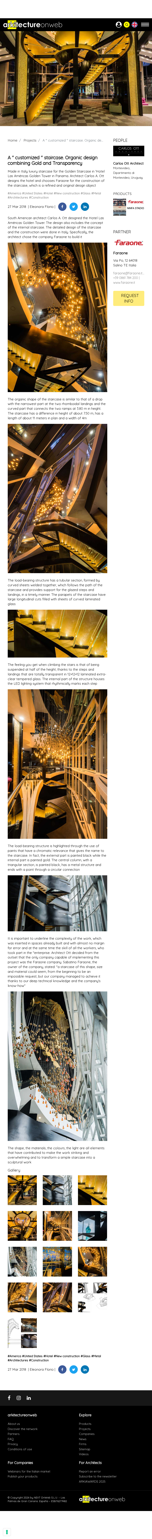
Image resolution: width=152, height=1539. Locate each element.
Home (12, 140)
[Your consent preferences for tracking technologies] (7, 1532)
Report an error (90, 1471)
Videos (84, 1454)
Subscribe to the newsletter (98, 1476)
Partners (14, 1434)
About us (14, 1424)
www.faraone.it (124, 282)
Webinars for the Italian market (29, 1471)
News (82, 1439)
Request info (130, 298)
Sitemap (84, 1449)
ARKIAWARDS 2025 (92, 1481)
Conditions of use (20, 1449)
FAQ (11, 1439)
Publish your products (23, 1476)
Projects (30, 140)
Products (85, 1424)
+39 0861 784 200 (125, 278)
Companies (87, 1434)
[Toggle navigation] (145, 26)
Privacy (13, 1444)
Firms (82, 1444)
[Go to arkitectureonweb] (33, 24)
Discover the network (23, 1429)
